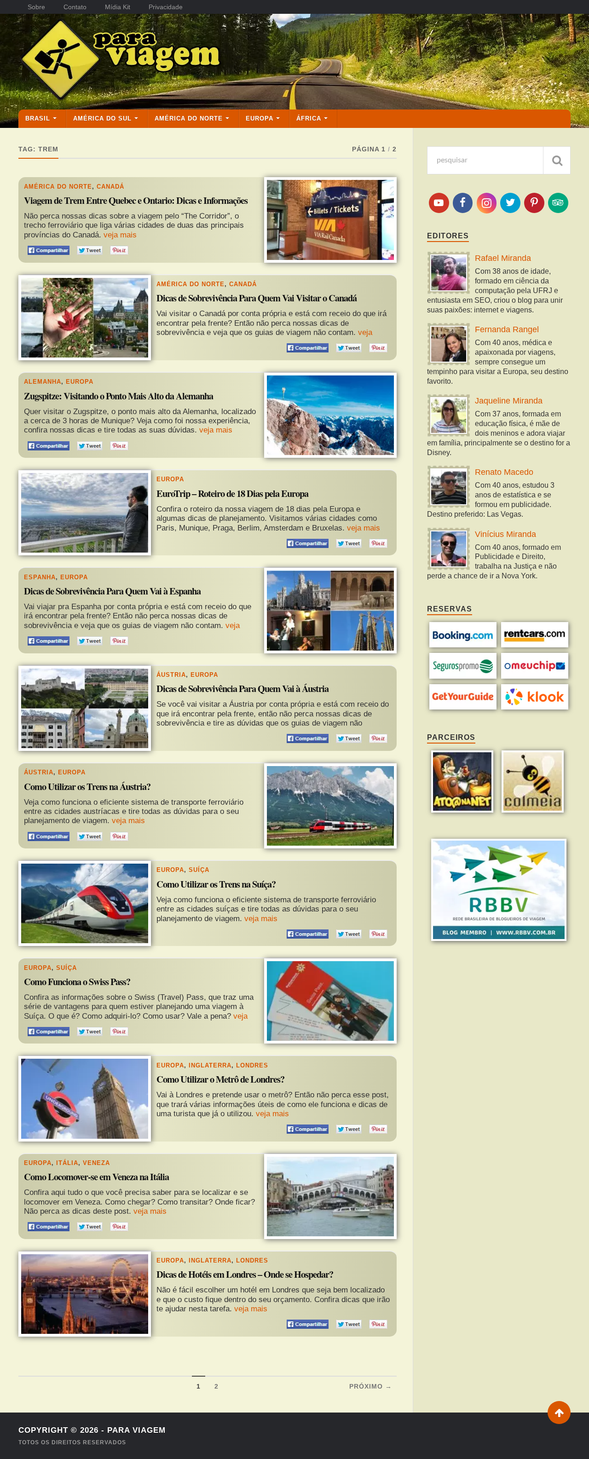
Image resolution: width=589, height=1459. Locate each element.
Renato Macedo (504, 472)
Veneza (96, 1162)
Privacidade (166, 7)
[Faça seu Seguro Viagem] (463, 676)
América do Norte (189, 118)
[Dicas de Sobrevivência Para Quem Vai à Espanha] (330, 610)
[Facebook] (463, 203)
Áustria (171, 674)
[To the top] (559, 1412)
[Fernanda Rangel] (448, 345)
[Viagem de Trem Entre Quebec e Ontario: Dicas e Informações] (330, 219)
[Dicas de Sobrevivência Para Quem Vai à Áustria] (84, 708)
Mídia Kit (117, 7)
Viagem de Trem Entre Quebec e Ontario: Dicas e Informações (136, 200)
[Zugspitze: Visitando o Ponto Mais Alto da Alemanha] (330, 415)
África (308, 118)
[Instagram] (487, 203)
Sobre (36, 7)
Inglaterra (210, 1065)
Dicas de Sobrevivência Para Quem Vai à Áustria (242, 688)
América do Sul (102, 118)
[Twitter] (510, 203)
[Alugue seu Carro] (535, 645)
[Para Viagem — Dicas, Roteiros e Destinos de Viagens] (156, 61)
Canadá (110, 186)
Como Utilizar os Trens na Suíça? (216, 884)
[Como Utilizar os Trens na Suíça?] (84, 903)
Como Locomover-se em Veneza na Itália (96, 1177)
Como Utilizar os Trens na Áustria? (87, 786)
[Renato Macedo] (448, 487)
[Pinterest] (534, 203)
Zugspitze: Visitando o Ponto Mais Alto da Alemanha (118, 396)
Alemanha (42, 381)
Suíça (199, 869)
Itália (67, 1162)
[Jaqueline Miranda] (448, 416)
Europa (259, 118)
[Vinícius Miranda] (448, 550)
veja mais (120, 235)
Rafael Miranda (503, 258)
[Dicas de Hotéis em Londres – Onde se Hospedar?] (84, 1294)
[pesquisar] (557, 160)
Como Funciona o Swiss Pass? (77, 981)
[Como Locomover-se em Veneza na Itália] (330, 1196)
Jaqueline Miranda (509, 400)
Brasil (37, 118)
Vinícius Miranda (505, 534)
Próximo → (370, 1386)
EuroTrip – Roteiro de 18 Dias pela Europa (232, 493)
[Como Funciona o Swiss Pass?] (330, 1001)
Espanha (40, 577)
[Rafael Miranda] (448, 274)
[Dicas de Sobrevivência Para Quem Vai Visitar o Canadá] (84, 317)
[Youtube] (439, 203)
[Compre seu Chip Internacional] (535, 676)
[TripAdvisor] (558, 203)
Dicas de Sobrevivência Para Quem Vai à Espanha (112, 591)
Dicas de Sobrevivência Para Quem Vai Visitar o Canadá (256, 298)
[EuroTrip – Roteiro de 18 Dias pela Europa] (84, 512)
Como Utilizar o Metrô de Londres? (220, 1079)
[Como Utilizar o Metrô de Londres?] (84, 1098)
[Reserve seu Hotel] (463, 645)
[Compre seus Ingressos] (463, 707)
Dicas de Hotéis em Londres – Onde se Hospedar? (244, 1274)
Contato (75, 7)
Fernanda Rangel (507, 329)
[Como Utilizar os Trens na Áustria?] (330, 805)
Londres (252, 1065)
